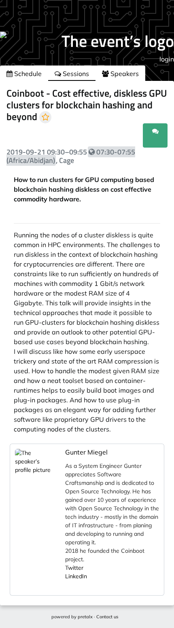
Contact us (107, 617)
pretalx (85, 617)
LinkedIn (76, 576)
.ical (132, 140)
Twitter (74, 567)
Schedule (27, 74)
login (166, 59)
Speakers (124, 74)
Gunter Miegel (86, 452)
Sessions (75, 74)
